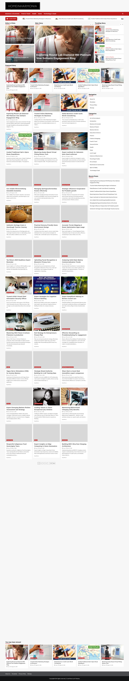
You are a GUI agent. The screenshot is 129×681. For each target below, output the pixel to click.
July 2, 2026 (41, 300)
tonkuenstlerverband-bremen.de (97, 621)
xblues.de (91, 605)
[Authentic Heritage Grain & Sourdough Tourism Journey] (18, 214)
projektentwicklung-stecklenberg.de (98, 416)
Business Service (10, 292)
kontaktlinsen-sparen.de (95, 528)
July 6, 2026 (14, 300)
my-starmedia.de (93, 471)
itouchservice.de (93, 600)
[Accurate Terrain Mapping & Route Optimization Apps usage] (74, 214)
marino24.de (92, 441)
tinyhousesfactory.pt (94, 246)
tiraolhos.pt (92, 280)
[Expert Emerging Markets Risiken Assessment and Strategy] (18, 396)
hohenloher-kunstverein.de (95, 537)
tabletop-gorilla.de (93, 459)
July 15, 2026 (14, 264)
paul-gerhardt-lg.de (94, 595)
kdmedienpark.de (93, 369)
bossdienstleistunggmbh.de (95, 290)
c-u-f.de (91, 618)
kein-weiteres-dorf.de (94, 511)
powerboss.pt (92, 226)
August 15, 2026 (86, 88)
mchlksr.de (91, 394)
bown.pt (91, 242)
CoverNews (69, 678)
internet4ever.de (93, 552)
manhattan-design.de (94, 584)
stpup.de (91, 559)
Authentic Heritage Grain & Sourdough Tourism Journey (104, 208)
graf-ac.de (91, 281)
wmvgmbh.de (92, 589)
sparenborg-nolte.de (94, 398)
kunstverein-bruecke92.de (95, 487)
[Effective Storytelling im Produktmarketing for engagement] (74, 322)
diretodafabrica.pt (93, 244)
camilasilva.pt (92, 230)
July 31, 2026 (41, 192)
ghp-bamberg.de (93, 426)
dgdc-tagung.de (93, 455)
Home (40, 13)
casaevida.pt (92, 251)
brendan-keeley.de (93, 296)
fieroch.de (91, 348)
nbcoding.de (92, 312)
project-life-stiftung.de (94, 625)
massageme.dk (92, 276)
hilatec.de (91, 310)
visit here (106, 218)
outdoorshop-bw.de (94, 375)
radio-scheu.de (92, 349)
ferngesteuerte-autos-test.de (96, 453)
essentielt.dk (92, 264)
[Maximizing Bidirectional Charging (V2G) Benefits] (74, 396)
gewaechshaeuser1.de (94, 367)
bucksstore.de (92, 409)
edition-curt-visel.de (94, 330)
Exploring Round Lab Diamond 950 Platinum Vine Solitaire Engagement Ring (113, 59)
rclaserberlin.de (92, 301)
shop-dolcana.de (93, 593)
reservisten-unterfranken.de (96, 308)
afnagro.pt (91, 228)
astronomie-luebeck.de (94, 502)
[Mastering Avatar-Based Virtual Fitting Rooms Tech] (100, 49)
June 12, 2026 (41, 375)
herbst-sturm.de (93, 623)
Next (54, 463)
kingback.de (92, 385)
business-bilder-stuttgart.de (96, 603)
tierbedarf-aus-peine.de (95, 518)
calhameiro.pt (92, 249)
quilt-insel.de (92, 371)
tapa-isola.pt (92, 248)
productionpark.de (93, 346)
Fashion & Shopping (11, 36)
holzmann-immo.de (93, 629)
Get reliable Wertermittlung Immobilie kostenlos (102, 200)
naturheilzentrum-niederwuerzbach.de (98, 521)
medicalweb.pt (92, 235)
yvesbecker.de (92, 491)
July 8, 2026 (69, 264)
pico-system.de (92, 489)
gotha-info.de (92, 612)
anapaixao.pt (92, 231)
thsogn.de (91, 596)
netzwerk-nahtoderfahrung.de (96, 478)
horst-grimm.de (92, 355)
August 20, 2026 (14, 41)
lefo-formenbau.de (93, 294)
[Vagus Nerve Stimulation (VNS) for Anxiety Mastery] (18, 360)
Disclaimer (92, 102)
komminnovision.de (93, 392)
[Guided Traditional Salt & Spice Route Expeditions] (100, 39)
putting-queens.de (93, 376)
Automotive (64, 403)
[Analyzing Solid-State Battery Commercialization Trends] (74, 249)
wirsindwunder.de (93, 314)
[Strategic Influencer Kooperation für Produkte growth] (74, 177)
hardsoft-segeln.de (93, 339)
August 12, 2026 (110, 88)
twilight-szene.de (93, 468)
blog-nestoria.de (93, 328)
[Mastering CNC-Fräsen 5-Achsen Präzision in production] (18, 322)
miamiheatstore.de (93, 448)
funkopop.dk (92, 274)
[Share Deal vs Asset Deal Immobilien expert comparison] (74, 360)
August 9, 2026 (70, 156)
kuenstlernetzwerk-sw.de (95, 425)
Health (34, 13)
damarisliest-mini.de (94, 428)
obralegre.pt (92, 255)
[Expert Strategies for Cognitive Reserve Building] (46, 285)
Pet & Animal (65, 148)
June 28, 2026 (69, 300)
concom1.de (92, 591)
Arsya (9, 60)
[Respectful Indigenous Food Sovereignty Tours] (18, 433)
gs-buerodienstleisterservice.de (97, 364)
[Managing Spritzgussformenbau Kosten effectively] (46, 177)
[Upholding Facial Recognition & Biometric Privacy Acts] (46, 249)
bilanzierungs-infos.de (94, 407)
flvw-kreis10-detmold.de (95, 482)
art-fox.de (91, 317)
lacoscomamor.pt (93, 239)
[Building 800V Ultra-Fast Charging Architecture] (74, 433)
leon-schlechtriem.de (94, 387)
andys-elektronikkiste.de (95, 287)
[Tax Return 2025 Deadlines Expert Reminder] (18, 249)
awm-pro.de (92, 303)
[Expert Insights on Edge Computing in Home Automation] (46, 433)
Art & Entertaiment (95, 118)
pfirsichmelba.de (93, 582)
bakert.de (91, 358)
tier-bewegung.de (93, 401)
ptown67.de (92, 512)
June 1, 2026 (41, 411)
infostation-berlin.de (94, 391)
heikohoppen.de (93, 383)
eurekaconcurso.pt (93, 240)
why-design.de (92, 373)
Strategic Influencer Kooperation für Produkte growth (104, 205)
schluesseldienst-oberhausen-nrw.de (98, 480)
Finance (38, 52)
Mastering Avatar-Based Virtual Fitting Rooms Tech (71, 18)
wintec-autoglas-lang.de (95, 337)
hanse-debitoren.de (93, 353)
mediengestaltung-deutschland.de (97, 285)
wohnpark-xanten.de (94, 366)
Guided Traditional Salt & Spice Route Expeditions (38, 18)
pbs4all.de (91, 434)
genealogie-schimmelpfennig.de (97, 548)
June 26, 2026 (14, 337)
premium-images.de (93, 405)
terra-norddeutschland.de (95, 546)
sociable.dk (91, 267)
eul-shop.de (92, 578)
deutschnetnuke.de (93, 516)
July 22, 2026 (41, 229)
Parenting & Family (38, 221)
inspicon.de (91, 627)
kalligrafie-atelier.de (94, 637)
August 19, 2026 (14, 60)
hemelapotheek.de (93, 380)
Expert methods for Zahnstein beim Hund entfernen (103, 197)
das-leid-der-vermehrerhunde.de (97, 485)
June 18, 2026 (69, 337)
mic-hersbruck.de (93, 446)
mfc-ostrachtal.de (93, 570)
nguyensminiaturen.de (94, 571)
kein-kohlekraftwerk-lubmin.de (96, 509)
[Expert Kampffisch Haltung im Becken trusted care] (74, 285)
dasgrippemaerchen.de (94, 586)
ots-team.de (92, 412)
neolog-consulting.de (94, 457)
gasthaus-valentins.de (94, 443)
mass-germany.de (93, 342)
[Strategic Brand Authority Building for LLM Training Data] (46, 360)
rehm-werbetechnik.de (94, 360)
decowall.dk (92, 278)
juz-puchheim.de (93, 473)
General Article (10, 55)
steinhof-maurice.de (94, 410)
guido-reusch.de (93, 523)
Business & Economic (12, 13)
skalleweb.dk (92, 269)
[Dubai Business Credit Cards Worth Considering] (64, 44)
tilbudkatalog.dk (93, 260)
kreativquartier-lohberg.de (95, 580)
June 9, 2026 (69, 375)
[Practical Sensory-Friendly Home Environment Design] (46, 214)
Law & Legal (93, 153)
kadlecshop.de (92, 321)
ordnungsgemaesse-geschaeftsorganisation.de (100, 419)
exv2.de (91, 475)
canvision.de (92, 323)
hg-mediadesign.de (93, 357)
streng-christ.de (93, 444)
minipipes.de (92, 435)
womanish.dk (92, 262)
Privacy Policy (93, 105)
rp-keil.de (91, 307)
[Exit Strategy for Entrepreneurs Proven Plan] (46, 322)
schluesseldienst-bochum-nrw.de (97, 432)
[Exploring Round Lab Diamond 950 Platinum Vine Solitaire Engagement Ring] (100, 58)
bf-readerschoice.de (94, 539)
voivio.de (91, 505)
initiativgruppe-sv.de (94, 400)
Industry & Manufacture (96, 156)
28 (51, 463)
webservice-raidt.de (94, 561)
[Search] (123, 13)
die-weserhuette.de (93, 530)
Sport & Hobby (65, 221)
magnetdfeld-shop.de (94, 316)
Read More (8, 129)
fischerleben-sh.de (93, 423)
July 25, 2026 (14, 229)
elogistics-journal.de (94, 476)
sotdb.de (91, 333)
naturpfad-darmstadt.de (95, 298)
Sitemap (92, 107)
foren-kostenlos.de (93, 541)
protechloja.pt (92, 233)
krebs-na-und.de (93, 543)
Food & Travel (25, 13)
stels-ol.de (91, 534)
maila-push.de (92, 319)
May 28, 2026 (69, 411)
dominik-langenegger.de (95, 437)
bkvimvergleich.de (93, 351)
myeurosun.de (92, 292)
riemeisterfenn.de (93, 484)
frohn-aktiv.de (92, 335)
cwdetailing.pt (92, 253)
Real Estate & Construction (12, 184)
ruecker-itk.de (92, 466)
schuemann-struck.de (94, 550)
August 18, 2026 (44, 60)
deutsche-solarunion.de (94, 283)
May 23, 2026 (14, 448)
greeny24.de (92, 326)
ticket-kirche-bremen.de (95, 493)
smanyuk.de (91, 332)
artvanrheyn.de (92, 403)
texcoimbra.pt (92, 258)
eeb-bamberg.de (93, 553)
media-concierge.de (93, 620)
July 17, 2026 (69, 229)
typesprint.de (92, 498)
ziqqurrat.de (92, 289)
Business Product (66, 184)
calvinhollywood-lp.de (94, 525)
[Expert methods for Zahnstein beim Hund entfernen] (74, 141)
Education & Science (95, 132)
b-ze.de (90, 500)
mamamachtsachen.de (94, 464)
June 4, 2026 (14, 411)
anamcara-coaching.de (94, 460)
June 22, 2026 (41, 337)
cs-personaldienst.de (94, 378)
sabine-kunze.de (93, 573)
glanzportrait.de (93, 494)
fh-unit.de (91, 299)
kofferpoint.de (92, 532)
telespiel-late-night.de (94, 564)
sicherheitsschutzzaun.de (95, 341)
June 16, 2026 (14, 375)
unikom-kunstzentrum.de (95, 396)
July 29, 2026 (69, 192)
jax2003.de (91, 414)
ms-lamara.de (92, 324)
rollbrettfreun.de (93, 507)
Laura (39, 60)
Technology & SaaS (50, 13)
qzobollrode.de (92, 630)
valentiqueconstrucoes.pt (95, 256)
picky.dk (91, 273)
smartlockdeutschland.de (95, 451)
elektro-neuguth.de (93, 587)
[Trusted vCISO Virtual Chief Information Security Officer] (18, 285)
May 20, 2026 (41, 448)
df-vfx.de (91, 545)
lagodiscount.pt (93, 237)
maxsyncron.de (92, 514)
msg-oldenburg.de (93, 575)
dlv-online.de (92, 439)
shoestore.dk (92, 265)
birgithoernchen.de (93, 382)
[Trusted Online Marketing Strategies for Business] (40, 75)
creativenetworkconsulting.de (96, 362)
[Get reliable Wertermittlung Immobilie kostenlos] (18, 177)
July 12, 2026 (41, 264)
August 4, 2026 (14, 192)
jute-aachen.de (92, 519)
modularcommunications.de (95, 417)
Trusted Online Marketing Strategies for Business (103, 185)
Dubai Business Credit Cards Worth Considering (102, 188)
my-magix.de (92, 344)
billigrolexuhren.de (93, 469)
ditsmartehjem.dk (93, 271)
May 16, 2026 (69, 448)
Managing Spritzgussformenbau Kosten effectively (103, 203)
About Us (92, 99)
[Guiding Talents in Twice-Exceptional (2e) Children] (46, 396)
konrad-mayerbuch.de (94, 430)
